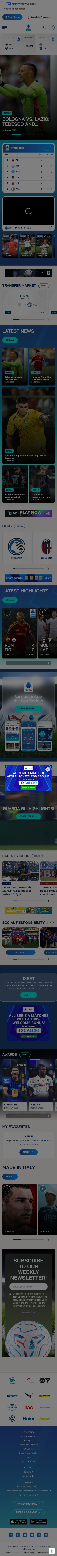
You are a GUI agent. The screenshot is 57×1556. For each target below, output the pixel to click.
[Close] (47, 769)
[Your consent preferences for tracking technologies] (52, 1551)
